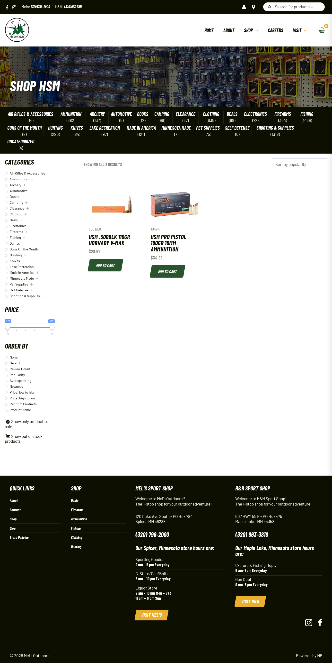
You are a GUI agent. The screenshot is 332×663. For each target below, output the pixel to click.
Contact (15, 509)
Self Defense (237, 127)
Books (142, 114)
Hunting (55, 127)
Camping (161, 114)
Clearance (185, 114)
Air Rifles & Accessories (30, 114)
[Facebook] (7, 7)
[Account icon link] (244, 7)
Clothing (211, 114)
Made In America (141, 127)
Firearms (282, 114)
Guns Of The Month (24, 127)
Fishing (306, 114)
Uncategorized (20, 141)
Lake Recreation (104, 127)
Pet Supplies (208, 127)
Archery (97, 114)
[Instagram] (14, 7)
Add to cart (105, 265)
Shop (13, 518)
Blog (13, 528)
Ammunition (71, 114)
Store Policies (19, 537)
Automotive (121, 114)
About (14, 500)
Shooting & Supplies (275, 127)
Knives (76, 127)
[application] (255, 30)
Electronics (255, 114)
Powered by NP (309, 655)
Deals (232, 114)
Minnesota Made (176, 127)
